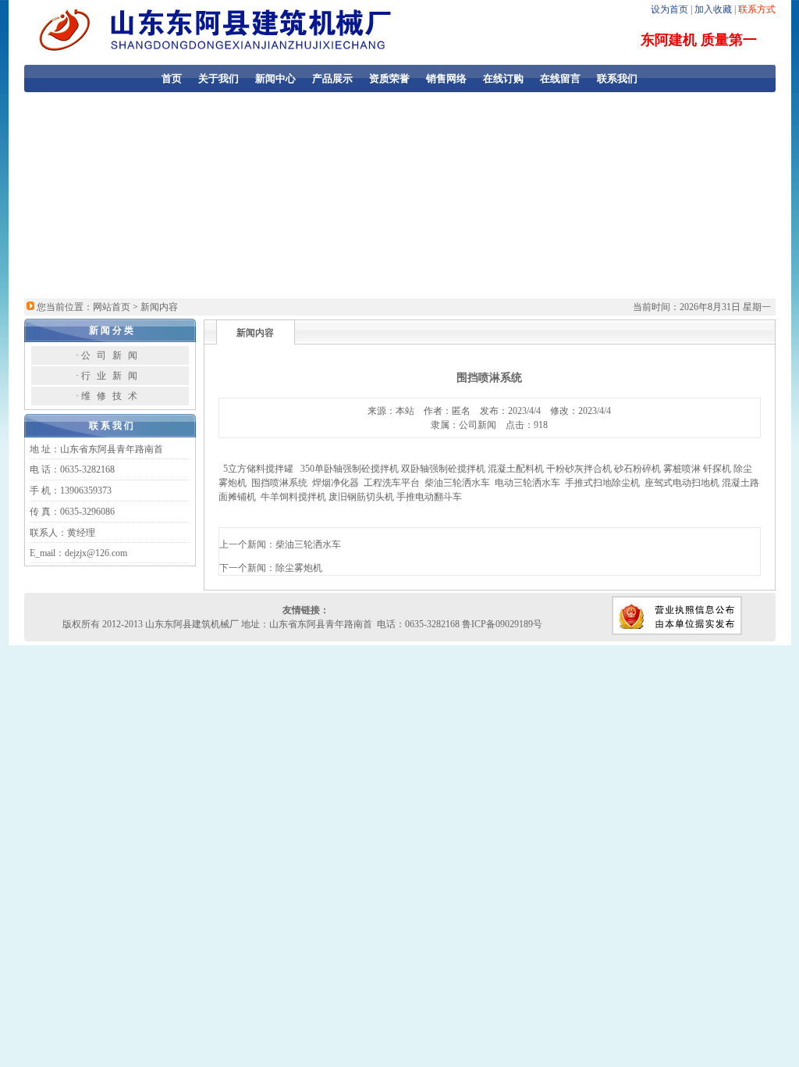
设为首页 (669, 9)
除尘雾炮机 (298, 567)
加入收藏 (713, 9)
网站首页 (111, 307)
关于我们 (218, 78)
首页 (172, 78)
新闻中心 (275, 78)
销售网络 (446, 78)
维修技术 (112, 396)
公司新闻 (112, 355)
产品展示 (332, 78)
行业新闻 (112, 375)
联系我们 (617, 78)
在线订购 (503, 78)
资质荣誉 (389, 78)
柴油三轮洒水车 (308, 544)
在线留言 (560, 78)
